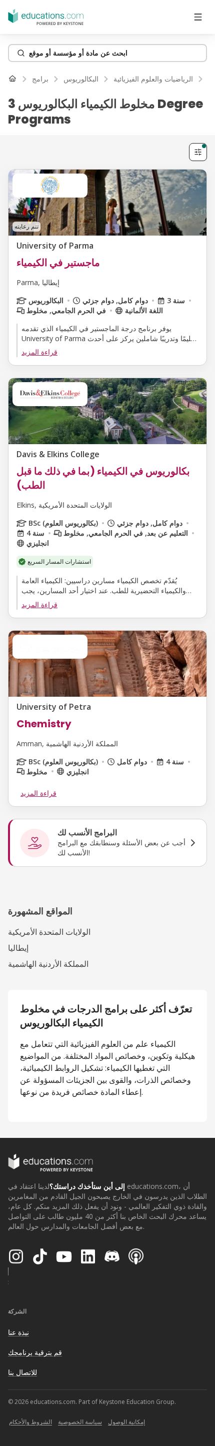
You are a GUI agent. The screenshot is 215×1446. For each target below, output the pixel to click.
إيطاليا (18, 947)
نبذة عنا (18, 1332)
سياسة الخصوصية (80, 1421)
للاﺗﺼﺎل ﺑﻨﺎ (22, 1372)
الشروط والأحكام (30, 1421)
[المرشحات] (198, 152)
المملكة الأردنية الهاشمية (48, 963)
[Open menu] (198, 17)
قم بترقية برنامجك (35, 1352)
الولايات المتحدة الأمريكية (49, 931)
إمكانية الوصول (126, 1421)
